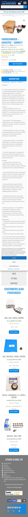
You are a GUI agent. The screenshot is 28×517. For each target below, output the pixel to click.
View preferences (14, 266)
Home (3, 15)
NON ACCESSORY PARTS (9, 15)
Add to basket (18, 63)
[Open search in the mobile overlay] (14, 6)
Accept (14, 258)
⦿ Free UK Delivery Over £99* (14, 12)
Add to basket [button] (14, 332)
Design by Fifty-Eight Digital (14, 487)
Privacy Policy (17, 268)
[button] (24, 2)
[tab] (14, 79)
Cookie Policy (10, 268)
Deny (14, 262)
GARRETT (5, 47)
